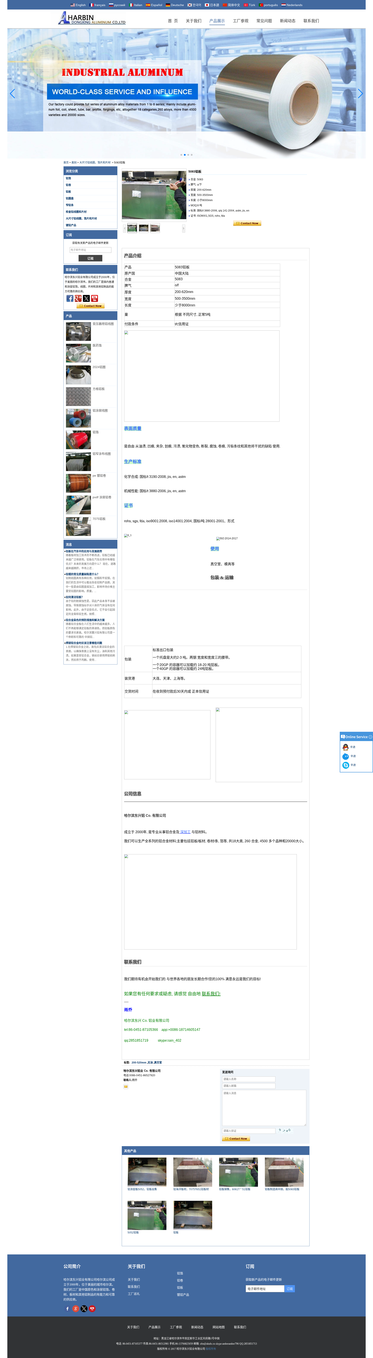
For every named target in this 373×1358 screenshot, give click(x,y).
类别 (74, 162)
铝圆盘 (70, 198)
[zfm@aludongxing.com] (125, 1086)
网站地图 (219, 1327)
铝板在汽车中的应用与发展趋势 (84, 551)
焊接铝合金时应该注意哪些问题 (84, 643)
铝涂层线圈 (100, 410)
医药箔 (97, 345)
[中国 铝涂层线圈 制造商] (78, 418)
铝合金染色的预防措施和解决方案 (85, 620)
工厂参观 (240, 21)
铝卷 (68, 185)
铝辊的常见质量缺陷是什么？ (83, 574)
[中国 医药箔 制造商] (78, 353)
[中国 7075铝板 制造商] (78, 526)
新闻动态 (288, 21)
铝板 (68, 191)
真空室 (158, 1062)
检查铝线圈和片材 (76, 211)
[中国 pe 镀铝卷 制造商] (78, 483)
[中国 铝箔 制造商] (78, 439)
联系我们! (211, 993)
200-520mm (139, 1062)
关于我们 (193, 21)
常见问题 (264, 21)
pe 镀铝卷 (99, 475)
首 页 (173, 21)
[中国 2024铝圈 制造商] (78, 374)
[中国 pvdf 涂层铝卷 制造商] (78, 504)
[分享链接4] (69, 298)
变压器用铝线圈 (103, 323)
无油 (150, 1062)
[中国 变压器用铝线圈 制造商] (78, 331)
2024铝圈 (99, 367)
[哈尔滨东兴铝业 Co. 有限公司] (88, 19)
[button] (181, 155)
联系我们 (311, 21)
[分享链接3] (78, 298)
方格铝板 (99, 389)
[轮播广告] (187, 93)
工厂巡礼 (134, 1294)
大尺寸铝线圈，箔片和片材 (95, 162)
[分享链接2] (86, 298)
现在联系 (90, 306)
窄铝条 (70, 205)
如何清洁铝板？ (75, 597)
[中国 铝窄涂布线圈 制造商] (78, 461)
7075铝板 (99, 518)
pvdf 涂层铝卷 (102, 497)
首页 (66, 162)
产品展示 (217, 21)
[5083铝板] (154, 195)
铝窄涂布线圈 (102, 453)
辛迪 (352, 747)
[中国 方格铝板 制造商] (78, 396)
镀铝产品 (71, 225)
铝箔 (68, 178)
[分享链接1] (94, 298)
